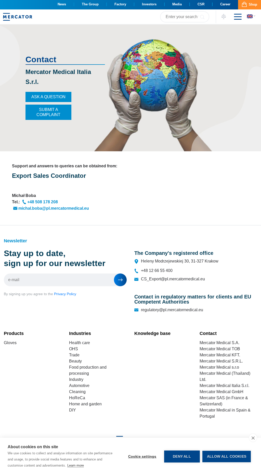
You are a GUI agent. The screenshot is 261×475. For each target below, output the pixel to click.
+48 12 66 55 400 (157, 270)
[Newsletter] (120, 279)
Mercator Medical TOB (220, 349)
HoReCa (77, 398)
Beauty (75, 361)
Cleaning (77, 392)
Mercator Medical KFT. (220, 355)
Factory (120, 4)
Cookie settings (142, 456)
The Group (90, 4)
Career (225, 4)
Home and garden (85, 404)
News (62, 4)
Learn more (75, 465)
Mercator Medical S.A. (219, 343)
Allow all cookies (226, 456)
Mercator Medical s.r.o (219, 367)
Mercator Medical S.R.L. (221, 361)
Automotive (79, 385)
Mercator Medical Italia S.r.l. (224, 385)
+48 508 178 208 (42, 202)
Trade (74, 355)
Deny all (182, 456)
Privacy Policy (65, 294)
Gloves (10, 343)
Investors (149, 4)
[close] (253, 437)
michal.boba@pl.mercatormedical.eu (53, 208)
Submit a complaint (48, 112)
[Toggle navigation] (236, 17)
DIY (72, 410)
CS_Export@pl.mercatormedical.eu (173, 279)
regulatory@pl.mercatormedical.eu (172, 310)
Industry (76, 379)
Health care (79, 343)
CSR (201, 4)
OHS (73, 349)
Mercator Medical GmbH (221, 392)
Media (177, 4)
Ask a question (48, 97)
